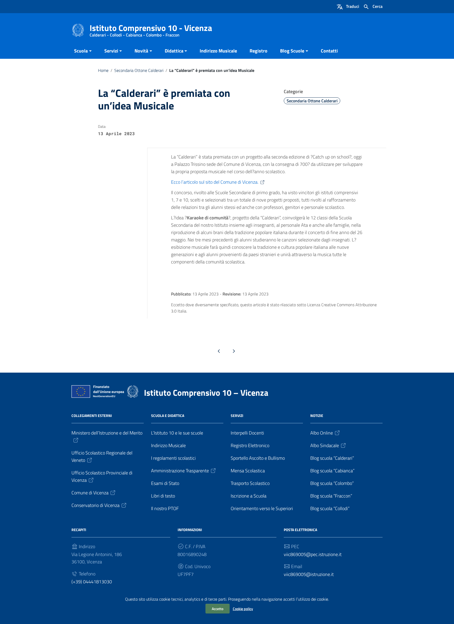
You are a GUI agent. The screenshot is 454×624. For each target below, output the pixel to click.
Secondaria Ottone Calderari (138, 70)
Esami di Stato (165, 483)
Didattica (174, 50)
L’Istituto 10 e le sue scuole (177, 432)
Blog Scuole (292, 50)
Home (103, 70)
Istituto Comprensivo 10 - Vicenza (151, 29)
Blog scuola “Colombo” (332, 483)
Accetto (217, 608)
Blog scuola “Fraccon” (331, 495)
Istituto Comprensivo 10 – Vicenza (206, 392)
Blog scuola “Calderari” (332, 458)
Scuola (81, 50)
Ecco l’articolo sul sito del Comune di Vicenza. (215, 182)
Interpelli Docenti (247, 432)
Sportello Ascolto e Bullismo (258, 458)
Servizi (111, 50)
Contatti (329, 50)
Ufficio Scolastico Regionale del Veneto (101, 456)
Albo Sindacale (324, 445)
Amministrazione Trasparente (180, 470)
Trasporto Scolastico (250, 483)
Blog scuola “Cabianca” (332, 470)
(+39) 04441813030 (91, 581)
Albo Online (321, 432)
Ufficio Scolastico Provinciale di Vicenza (101, 476)
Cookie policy (243, 608)
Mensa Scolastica (248, 470)
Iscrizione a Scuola (248, 495)
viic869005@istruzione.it (309, 574)
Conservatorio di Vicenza (95, 505)
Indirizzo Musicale (218, 50)
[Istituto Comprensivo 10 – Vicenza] (78, 29)
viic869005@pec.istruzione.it (313, 554)
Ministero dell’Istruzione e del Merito (106, 432)
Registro (258, 50)
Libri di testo (163, 495)
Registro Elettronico (250, 445)
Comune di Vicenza (90, 492)
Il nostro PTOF (165, 508)
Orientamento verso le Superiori (262, 508)
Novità (141, 50)
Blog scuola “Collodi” (330, 508)
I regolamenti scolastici (173, 458)
